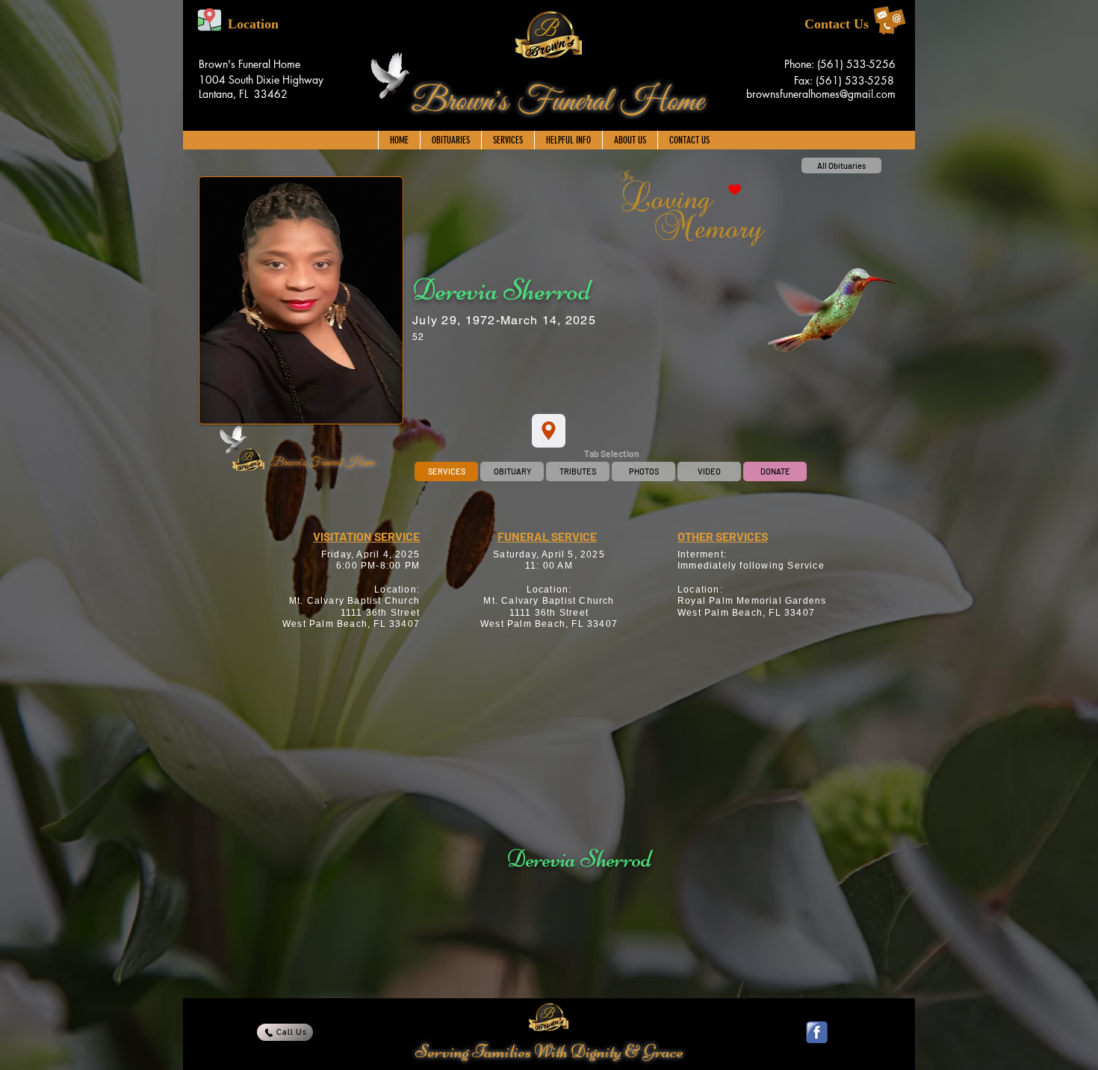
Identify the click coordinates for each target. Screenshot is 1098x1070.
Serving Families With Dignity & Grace (549, 1051)
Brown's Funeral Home (558, 102)
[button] (507, 140)
